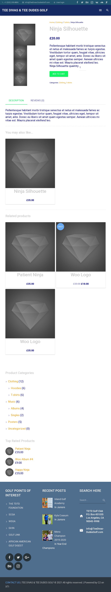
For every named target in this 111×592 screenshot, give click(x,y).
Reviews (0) (37, 100)
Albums (15, 408)
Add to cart (59, 74)
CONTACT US (12, 582)
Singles (15, 415)
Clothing (59, 22)
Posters (13, 421)
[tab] (16, 101)
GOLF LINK (14, 534)
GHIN (11, 528)
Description (16, 100)
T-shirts (66, 22)
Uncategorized (17, 428)
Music (11, 401)
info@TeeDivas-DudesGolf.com (37, 2)
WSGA (12, 521)
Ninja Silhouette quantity (64, 66)
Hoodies (16, 388)
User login (60, 2)
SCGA (12, 514)
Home (52, 22)
